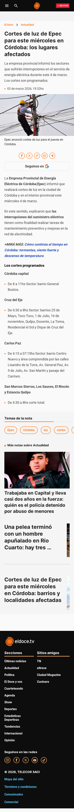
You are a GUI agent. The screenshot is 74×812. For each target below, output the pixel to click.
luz (46, 430)
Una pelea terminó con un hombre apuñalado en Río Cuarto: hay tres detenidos (28, 540)
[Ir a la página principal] (37, 5)
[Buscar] (16, 6)
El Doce (8, 24)
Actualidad (27, 24)
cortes (61, 430)
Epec (10, 430)
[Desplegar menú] (7, 5)
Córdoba (29, 430)
